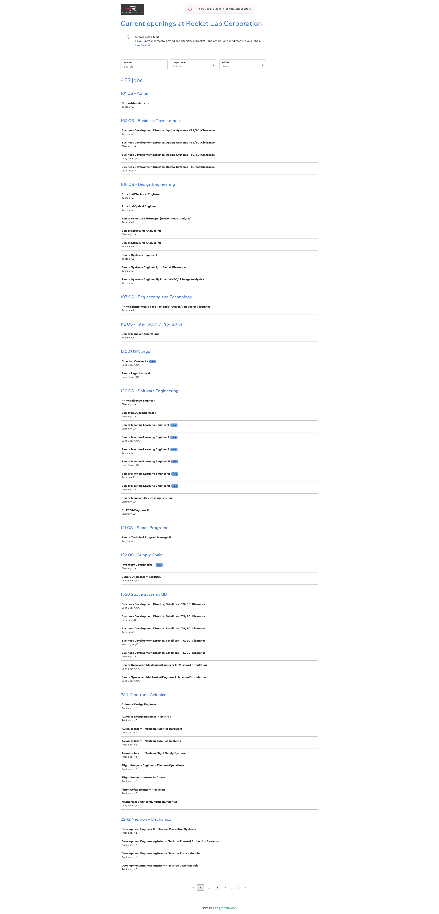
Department (179, 62)
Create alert (142, 45)
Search (127, 62)
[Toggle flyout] (213, 65)
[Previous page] (193, 887)
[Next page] (245, 887)
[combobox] (222, 66)
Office (225, 62)
